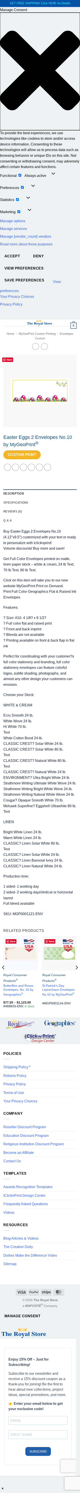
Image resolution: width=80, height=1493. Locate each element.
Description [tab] (13, 493)
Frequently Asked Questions (25, 1204)
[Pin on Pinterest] (39, 467)
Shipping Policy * (16, 1067)
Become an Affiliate (18, 1153)
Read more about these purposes (26, 244)
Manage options (12, 221)
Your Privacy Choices (17, 296)
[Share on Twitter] (23, 467)
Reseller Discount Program (24, 1127)
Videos (8, 1212)
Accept (12, 256)
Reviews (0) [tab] (12, 511)
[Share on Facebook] (15, 467)
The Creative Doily (18, 1247)
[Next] (76, 976)
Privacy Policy (11, 304)
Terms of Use (13, 1093)
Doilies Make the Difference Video (30, 1255)
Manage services (13, 229)
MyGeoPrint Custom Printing (37, 333)
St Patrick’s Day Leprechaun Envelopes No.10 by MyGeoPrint (58, 990)
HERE (52, 3)
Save (9, 359)
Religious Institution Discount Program (33, 1144)
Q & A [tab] (7, 520)
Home (10, 333)
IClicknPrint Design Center (24, 1195)
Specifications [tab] (15, 502)
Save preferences (24, 280)
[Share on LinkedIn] (47, 467)
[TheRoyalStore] (39, 322)
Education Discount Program (26, 1135)
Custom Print (22, 455)
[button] (40, 71)
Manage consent (22, 1316)
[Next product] (35, 346)
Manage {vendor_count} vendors (25, 236)
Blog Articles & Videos (20, 1238)
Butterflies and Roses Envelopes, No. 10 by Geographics (18, 990)
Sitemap (9, 1264)
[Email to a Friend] (31, 467)
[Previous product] (44, 346)
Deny (38, 256)
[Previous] (3, 976)
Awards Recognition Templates (27, 1187)
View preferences (24, 268)
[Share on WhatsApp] (7, 467)
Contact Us (12, 1161)
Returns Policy (14, 1076)
